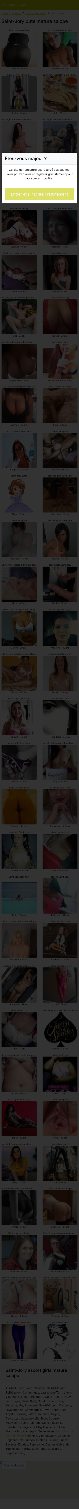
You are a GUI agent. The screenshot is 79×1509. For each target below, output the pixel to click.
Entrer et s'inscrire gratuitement (39, 194)
